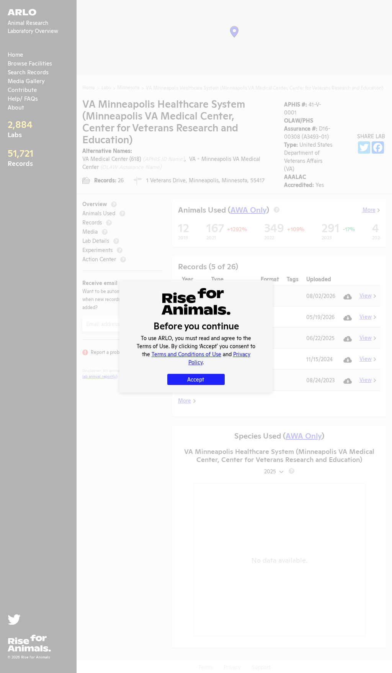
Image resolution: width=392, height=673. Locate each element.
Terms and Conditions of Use (186, 353)
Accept (195, 379)
